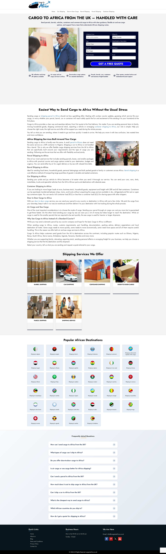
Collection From (90, 34)
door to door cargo (41, 201)
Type (87, 41)
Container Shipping (108, 11)
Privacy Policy (34, 544)
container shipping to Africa (105, 126)
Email (113, 55)
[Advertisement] (96, 4)
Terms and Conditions (36, 541)
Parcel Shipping (96, 11)
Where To (114, 34)
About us (32, 536)
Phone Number (90, 55)
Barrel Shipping (85, 11)
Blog (31, 539)
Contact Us (33, 546)
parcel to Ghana (76, 142)
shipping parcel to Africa (50, 116)
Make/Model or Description (119, 41)
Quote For (88, 48)
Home (53, 11)
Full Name (114, 48)
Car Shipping (61, 11)
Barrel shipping (130, 170)
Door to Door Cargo (73, 11)
